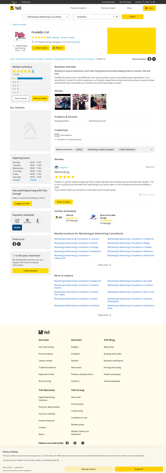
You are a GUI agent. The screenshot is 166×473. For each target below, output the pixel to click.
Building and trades (113, 353)
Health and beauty (112, 374)
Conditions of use (79, 417)
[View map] (30, 130)
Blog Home (109, 347)
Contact (42, 427)
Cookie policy (77, 411)
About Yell (75, 397)
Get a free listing (125, 2)
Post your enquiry (108, 8)
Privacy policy (77, 404)
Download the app (108, 2)
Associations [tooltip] (66, 135)
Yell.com (14, 2)
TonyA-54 (63, 167)
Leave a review (45, 360)
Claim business (30, 270)
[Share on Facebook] (149, 59)
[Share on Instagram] (75, 443)
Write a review (67, 37)
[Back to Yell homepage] (16, 8)
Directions (75, 42)
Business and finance (113, 360)
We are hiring (45, 381)
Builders (75, 347)
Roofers (75, 360)
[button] (67, 17)
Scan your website (47, 413)
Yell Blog (109, 339)
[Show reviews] (22, 72)
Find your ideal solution (49, 407)
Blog (129, 8)
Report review (148, 194)
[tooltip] (117, 17)
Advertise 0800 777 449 (145, 2)
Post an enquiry (46, 353)
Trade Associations (47, 367)
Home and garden (112, 381)
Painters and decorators (82, 374)
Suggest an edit (22, 203)
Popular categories (79, 8)
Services (44, 339)
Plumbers (75, 353)
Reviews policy (77, 424)
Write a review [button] (40, 98)
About (41, 434)
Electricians (76, 367)
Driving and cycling (112, 367)
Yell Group (77, 390)
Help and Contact (46, 374)
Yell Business (26, 2)
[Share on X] (154, 59)
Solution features (47, 420)
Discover (76, 339)
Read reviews (21, 98)
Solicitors (75, 381)
